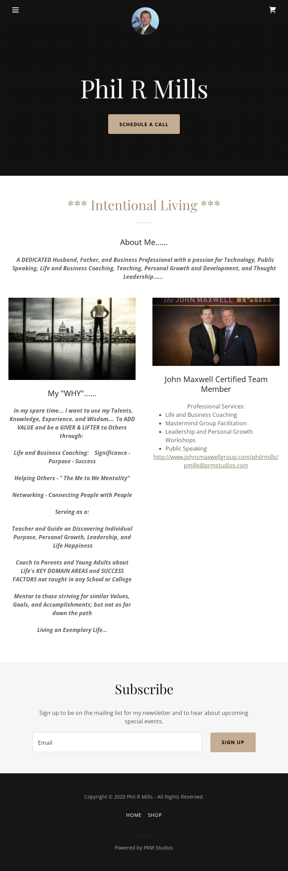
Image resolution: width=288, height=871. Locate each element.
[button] (28, 10)
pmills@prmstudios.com (216, 465)
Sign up (233, 742)
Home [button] (134, 815)
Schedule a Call (144, 124)
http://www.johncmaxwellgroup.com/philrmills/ (216, 457)
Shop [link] (155, 815)
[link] (144, 10)
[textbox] (117, 742)
